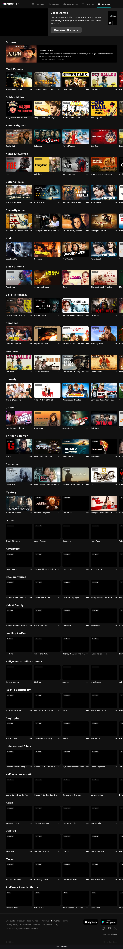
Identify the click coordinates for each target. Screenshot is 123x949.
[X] (115, 928)
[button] (66, 30)
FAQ (56, 925)
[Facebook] (109, 928)
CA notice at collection (30, 925)
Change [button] (114, 934)
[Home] (11, 4)
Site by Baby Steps (110, 942)
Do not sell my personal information (22, 928)
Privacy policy (12, 925)
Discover (56, 4)
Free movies (72, 4)
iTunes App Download (90, 922)
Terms (65, 921)
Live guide (40, 4)
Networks (106, 4)
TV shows (90, 4)
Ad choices (47, 925)
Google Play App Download (109, 922)
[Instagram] (103, 928)
